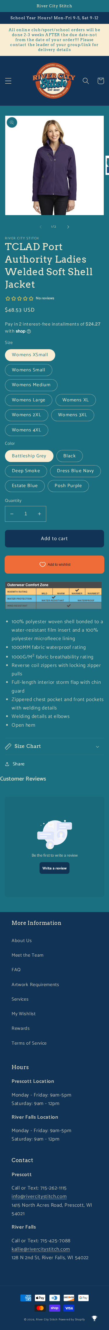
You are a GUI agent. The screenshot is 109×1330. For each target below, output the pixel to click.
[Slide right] (68, 226)
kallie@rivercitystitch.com (41, 1249)
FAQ (16, 970)
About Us (22, 941)
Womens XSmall (30, 355)
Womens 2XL (26, 415)
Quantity (13, 501)
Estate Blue (25, 486)
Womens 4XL (26, 430)
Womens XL (75, 400)
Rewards (21, 1028)
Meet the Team (28, 955)
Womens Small (28, 370)
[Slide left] (40, 226)
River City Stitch (47, 1319)
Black (69, 456)
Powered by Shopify (72, 1319)
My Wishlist (24, 1014)
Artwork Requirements (35, 985)
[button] (8, 80)
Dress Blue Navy (75, 471)
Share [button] (19, 764)
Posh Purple (68, 486)
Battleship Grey (29, 456)
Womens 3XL (72, 415)
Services (20, 999)
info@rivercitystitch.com (39, 1196)
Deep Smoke (26, 471)
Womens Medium (31, 385)
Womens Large (28, 400)
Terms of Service (29, 1043)
